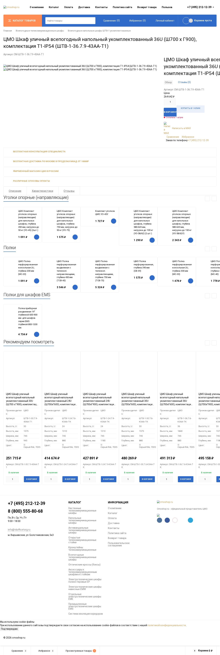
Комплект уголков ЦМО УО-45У (105, 213)
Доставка (84, 7)
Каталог (54, 7)
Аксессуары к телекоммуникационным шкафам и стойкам (82, 572)
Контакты (101, 7)
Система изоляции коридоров (85, 614)
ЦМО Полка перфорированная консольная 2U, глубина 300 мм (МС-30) (182, 267)
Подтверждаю (9, 628)
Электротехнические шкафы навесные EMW (84, 588)
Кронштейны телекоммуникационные (82, 548)
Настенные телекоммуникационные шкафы (82, 510)
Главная (7, 30)
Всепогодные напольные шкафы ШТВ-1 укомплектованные (99, 30)
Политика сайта (122, 7)
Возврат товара (147, 7)
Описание (15, 191)
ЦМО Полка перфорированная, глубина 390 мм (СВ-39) (144, 266)
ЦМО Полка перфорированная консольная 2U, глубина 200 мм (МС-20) (28, 267)
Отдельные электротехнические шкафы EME (84, 596)
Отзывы (69, 191)
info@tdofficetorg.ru (19, 529)
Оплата (68, 7)
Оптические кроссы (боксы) (84, 564)
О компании (37, 7)
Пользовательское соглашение (119, 544)
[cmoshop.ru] (187, 502)
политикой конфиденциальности (167, 625)
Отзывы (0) (184, 82)
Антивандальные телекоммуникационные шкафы (82, 530)
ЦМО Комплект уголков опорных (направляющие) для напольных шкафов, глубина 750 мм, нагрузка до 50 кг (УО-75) (67, 220)
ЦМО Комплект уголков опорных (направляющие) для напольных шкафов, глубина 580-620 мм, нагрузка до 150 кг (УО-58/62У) (181, 222)
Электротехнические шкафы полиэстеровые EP (84, 580)
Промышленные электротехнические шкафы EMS (84, 606)
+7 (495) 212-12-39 (198, 140)
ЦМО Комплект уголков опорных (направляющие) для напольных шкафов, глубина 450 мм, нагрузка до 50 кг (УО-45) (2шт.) (28, 220)
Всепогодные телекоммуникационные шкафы (40, 30)
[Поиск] (92, 20)
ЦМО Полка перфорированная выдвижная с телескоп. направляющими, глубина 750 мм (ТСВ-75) (105, 271)
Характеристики (42, 191)
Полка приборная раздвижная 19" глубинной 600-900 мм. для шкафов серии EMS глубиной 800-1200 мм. (27, 318)
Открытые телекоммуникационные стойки (82, 540)
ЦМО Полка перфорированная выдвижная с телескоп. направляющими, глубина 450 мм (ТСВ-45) (66, 271)
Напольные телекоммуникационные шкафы (82, 520)
